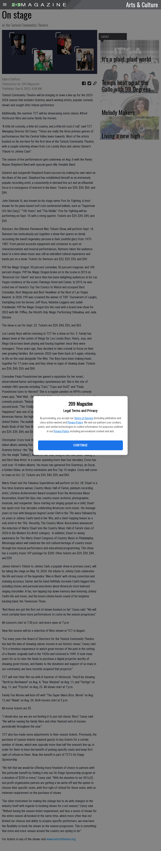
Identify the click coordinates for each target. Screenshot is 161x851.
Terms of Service (83, 418)
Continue (80, 445)
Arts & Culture (142, 4)
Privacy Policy (75, 422)
